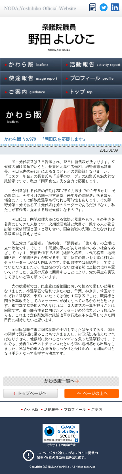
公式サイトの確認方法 (61, 445)
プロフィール (75, 409)
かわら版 (31, 409)
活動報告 (51, 409)
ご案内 (96, 409)
